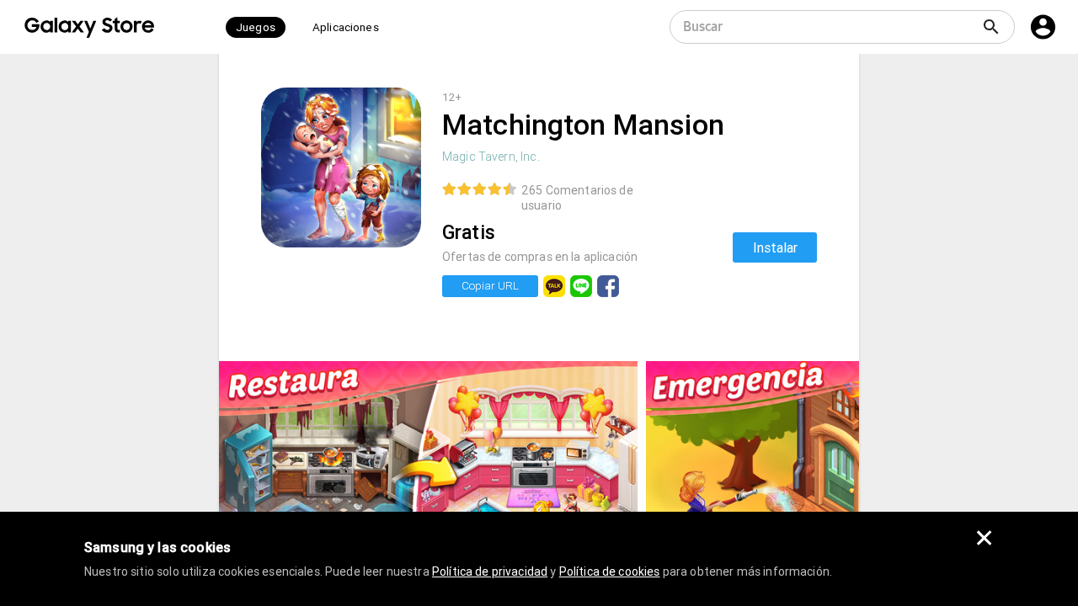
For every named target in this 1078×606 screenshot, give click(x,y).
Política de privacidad (489, 571)
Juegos (255, 27)
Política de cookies (609, 571)
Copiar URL (490, 286)
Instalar (775, 247)
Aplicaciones (345, 27)
